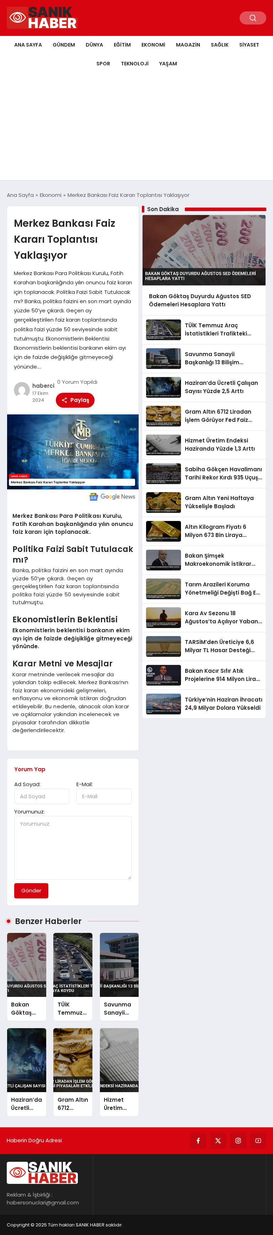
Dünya (94, 44)
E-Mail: (84, 784)
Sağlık (220, 44)
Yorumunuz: (29, 811)
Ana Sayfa (28, 44)
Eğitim (122, 44)
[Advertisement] (136, 127)
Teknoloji (135, 63)
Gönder (31, 890)
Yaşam (168, 63)
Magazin (188, 44)
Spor (103, 63)
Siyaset (249, 44)
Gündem (64, 44)
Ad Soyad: (27, 784)
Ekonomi (153, 44)
